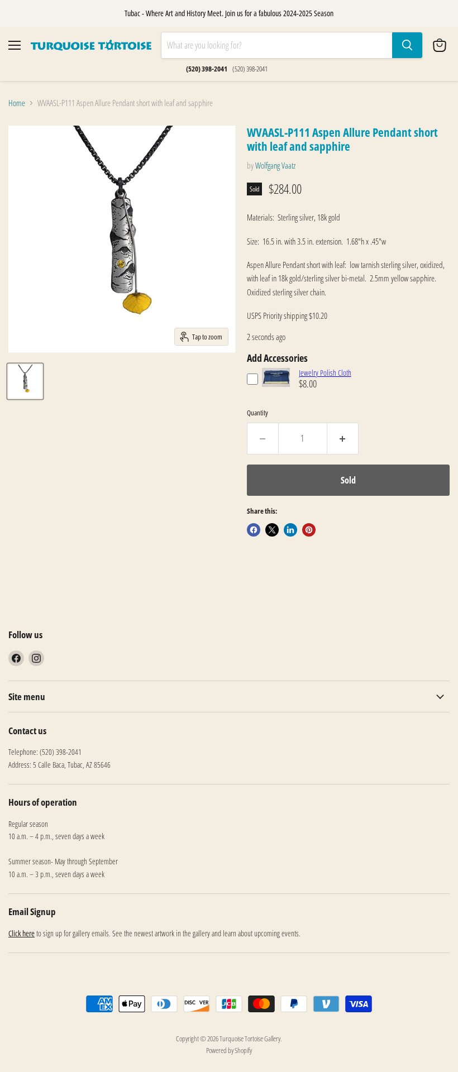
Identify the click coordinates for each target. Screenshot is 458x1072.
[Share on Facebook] (253, 530)
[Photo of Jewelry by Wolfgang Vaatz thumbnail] (25, 381)
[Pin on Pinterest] (309, 530)
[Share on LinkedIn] (290, 530)
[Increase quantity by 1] (343, 438)
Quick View (276, 392)
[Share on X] (272, 530)
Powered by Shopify (229, 1050)
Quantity (257, 413)
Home (16, 103)
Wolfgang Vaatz (275, 165)
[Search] (407, 45)
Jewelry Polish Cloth (325, 372)
